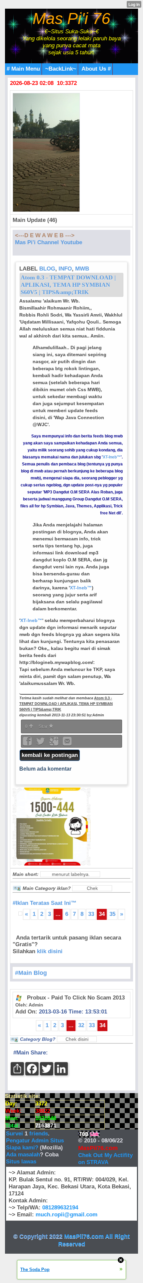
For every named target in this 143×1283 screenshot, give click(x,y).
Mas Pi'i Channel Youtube (48, 242)
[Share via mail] (67, 743)
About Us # (96, 69)
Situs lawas (21, 1161)
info (65, 269)
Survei (15, 1133)
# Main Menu (23, 69)
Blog (47, 269)
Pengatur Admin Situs (35, 1140)
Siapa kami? (22, 1147)
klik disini (50, 951)
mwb (82, 269)
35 (112, 914)
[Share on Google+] (55, 743)
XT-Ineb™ (112, 457)
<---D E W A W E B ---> (44, 235)
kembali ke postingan (50, 755)
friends (38, 1133)
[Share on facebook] (28, 743)
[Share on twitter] (41, 743)
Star (44, 726)
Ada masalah (23, 1154)
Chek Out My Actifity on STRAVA (105, 1158)
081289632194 (60, 1207)
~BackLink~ (60, 69)
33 (91, 914)
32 (81, 1025)
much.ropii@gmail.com (66, 1214)
